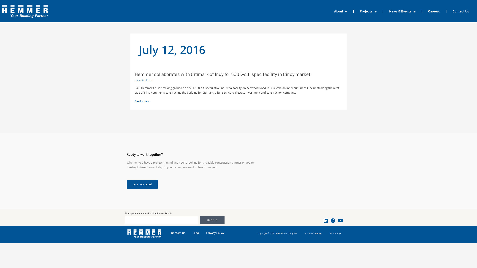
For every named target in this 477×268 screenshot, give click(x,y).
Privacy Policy (215, 232)
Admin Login (335, 233)
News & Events (400, 11)
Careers (434, 11)
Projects (366, 11)
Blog (196, 232)
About (338, 11)
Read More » (142, 101)
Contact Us (461, 11)
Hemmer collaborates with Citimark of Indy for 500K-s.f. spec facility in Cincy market (222, 74)
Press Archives (143, 80)
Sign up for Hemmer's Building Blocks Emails (148, 213)
